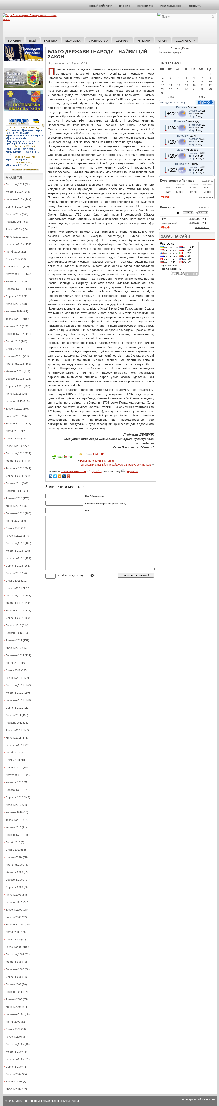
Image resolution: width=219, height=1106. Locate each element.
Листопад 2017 (15, 184)
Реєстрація (174, 52)
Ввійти (163, 52)
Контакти (195, 6)
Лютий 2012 (13, 662)
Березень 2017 (15, 244)
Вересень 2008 (15, 969)
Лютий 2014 (13, 520)
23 (162, 89)
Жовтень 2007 (14, 1051)
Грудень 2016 (14, 266)
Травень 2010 (14, 819)
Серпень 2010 (14, 797)
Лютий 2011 (13, 752)
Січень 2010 (13, 849)
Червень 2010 (14, 812)
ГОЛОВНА (98, 453)
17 (170, 85)
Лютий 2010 (13, 842)
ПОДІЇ (32, 40)
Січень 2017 (13, 259)
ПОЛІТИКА (50, 40)
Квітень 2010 (13, 827)
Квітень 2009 (13, 917)
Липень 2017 (13, 214)
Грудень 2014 (14, 446)
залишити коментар (73, 471)
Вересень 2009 (15, 879)
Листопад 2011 (15, 685)
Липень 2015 (13, 393)
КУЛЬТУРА (144, 40)
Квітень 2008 (13, 1006)
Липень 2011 (13, 715)
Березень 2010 (15, 834)
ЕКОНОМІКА (73, 40)
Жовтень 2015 (14, 371)
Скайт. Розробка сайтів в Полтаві (197, 1099)
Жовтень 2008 (14, 962)
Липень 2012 (13, 625)
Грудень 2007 (14, 1036)
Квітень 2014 (13, 505)
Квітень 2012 (13, 647)
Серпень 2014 (14, 475)
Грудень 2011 (14, 677)
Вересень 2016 (15, 289)
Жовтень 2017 (14, 191)
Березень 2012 (15, 655)
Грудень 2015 (14, 356)
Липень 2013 (13, 573)
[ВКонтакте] (51, 476)
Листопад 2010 (15, 775)
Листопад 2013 (15, 543)
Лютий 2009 (13, 932)
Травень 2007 (14, 1081)
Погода (164, 102)
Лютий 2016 (13, 341)
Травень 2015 (14, 408)
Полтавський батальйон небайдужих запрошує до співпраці (115, 464)
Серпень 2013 (14, 565)
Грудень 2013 (14, 535)
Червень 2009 (14, 902)
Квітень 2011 (13, 737)
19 (186, 85)
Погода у (186, 107)
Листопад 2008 (15, 954)
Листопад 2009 (15, 864)
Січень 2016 (13, 348)
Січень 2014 (13, 528)
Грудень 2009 (14, 857)
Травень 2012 (14, 640)
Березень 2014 (15, 513)
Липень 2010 (13, 804)
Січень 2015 (13, 438)
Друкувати (132, 471)
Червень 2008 (14, 991)
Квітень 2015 (13, 416)
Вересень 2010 (15, 790)
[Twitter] (55, 476)
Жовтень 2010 (14, 782)
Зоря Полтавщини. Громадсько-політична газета (47, 1100)
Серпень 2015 (14, 386)
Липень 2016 (13, 304)
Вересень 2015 (15, 378)
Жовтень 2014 (14, 461)
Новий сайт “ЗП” (100, 6)
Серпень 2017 (14, 206)
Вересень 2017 (15, 199)
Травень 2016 (14, 318)
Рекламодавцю (170, 6)
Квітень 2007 (13, 1089)
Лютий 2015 (13, 431)
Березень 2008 (15, 1014)
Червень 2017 (14, 221)
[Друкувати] (123, 471)
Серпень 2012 (14, 618)
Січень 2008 (13, 1029)
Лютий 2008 (13, 1021)
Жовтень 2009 (14, 872)
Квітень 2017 (13, 236)
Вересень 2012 (15, 610)
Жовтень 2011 (14, 692)
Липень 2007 (13, 1074)
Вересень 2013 (15, 558)
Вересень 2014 (15, 468)
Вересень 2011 (15, 700)
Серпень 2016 (14, 296)
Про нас (124, 6)
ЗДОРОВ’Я (122, 40)
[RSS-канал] (159, 15)
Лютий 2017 (13, 251)
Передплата (145, 6)
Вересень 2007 (15, 1059)
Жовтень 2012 (14, 603)
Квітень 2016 (13, 326)
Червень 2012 (14, 633)
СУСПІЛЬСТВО (98, 40)
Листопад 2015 (15, 363)
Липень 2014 (13, 483)
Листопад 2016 (15, 274)
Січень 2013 (13, 580)
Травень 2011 (14, 730)
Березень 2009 (15, 924)
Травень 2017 (14, 229)
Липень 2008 (13, 984)
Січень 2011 (13, 760)
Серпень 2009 (14, 887)
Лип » (202, 96)
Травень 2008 (14, 999)
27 (194, 89)
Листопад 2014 (15, 453)
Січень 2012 (13, 670)
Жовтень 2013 (14, 550)
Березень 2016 (15, 333)
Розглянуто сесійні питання (97, 460)
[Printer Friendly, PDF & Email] (62, 458)
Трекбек (97, 471)
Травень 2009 (14, 909)
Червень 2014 (14, 490)
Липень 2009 (13, 894)
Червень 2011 (14, 722)
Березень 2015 (15, 423)
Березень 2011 (15, 745)
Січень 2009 (13, 939)
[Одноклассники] (60, 476)
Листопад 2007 (15, 1044)
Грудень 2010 (14, 767)
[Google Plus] (69, 476)
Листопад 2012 (15, 595)
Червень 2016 (14, 311)
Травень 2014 (14, 498)
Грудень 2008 (14, 947)
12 (186, 81)
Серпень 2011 (14, 707)
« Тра (170, 96)
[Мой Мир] (64, 476)
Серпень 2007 (14, 1066)
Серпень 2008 (14, 976)
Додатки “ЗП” (185, 40)
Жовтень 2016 (14, 281)
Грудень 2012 (14, 588)
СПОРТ (162, 40)
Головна (14, 40)
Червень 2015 (14, 401)
